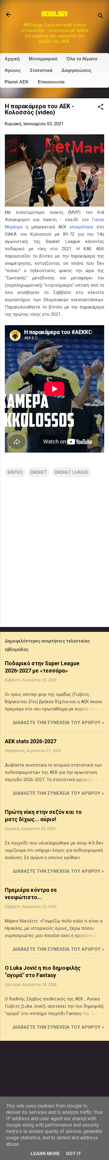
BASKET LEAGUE (71, 472)
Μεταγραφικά (43, 58)
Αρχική (12, 58)
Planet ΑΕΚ (17, 81)
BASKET (39, 472)
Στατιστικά (41, 70)
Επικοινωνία (51, 81)
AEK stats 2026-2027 (30, 741)
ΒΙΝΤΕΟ (15, 472)
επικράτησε (81, 227)
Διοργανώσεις (76, 70)
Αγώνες (13, 70)
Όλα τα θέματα (81, 58)
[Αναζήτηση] (100, 16)
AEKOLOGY (54, 14)
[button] (100, 107)
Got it (73, 1153)
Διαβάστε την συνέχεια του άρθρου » (58, 722)
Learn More (45, 1153)
